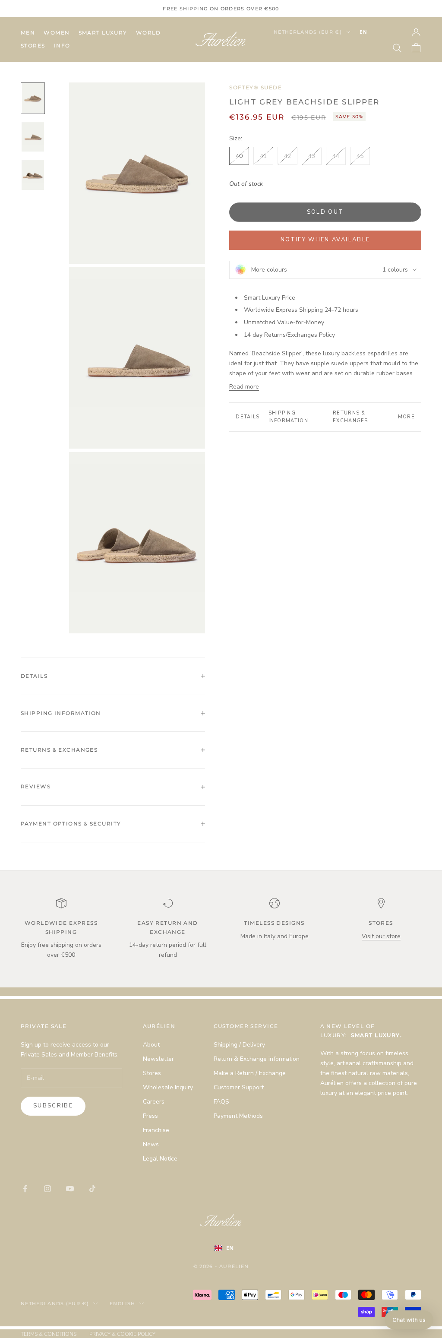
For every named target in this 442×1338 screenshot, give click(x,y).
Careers (153, 1102)
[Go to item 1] (33, 98)
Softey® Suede (255, 87)
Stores (33, 45)
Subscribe (53, 1106)
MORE (406, 417)
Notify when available (325, 240)
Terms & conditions (48, 1334)
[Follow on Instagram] (47, 1188)
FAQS (221, 1102)
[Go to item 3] (33, 175)
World (148, 32)
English (122, 1303)
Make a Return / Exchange (250, 1073)
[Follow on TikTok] (92, 1188)
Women (56, 32)
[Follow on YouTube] (70, 1188)
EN (363, 32)
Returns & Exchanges (350, 417)
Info (62, 45)
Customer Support (239, 1087)
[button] (409, 1319)
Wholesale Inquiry (168, 1087)
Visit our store (381, 936)
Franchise (156, 1130)
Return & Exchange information (257, 1059)
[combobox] (376, 31)
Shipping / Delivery (239, 1045)
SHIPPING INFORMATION (288, 417)
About (151, 1045)
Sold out (325, 212)
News (151, 1144)
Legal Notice (160, 1159)
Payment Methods (238, 1116)
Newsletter (158, 1059)
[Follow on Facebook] (25, 1188)
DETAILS (247, 417)
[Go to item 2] (33, 136)
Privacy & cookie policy (122, 1334)
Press (150, 1116)
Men (28, 32)
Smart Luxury (103, 32)
